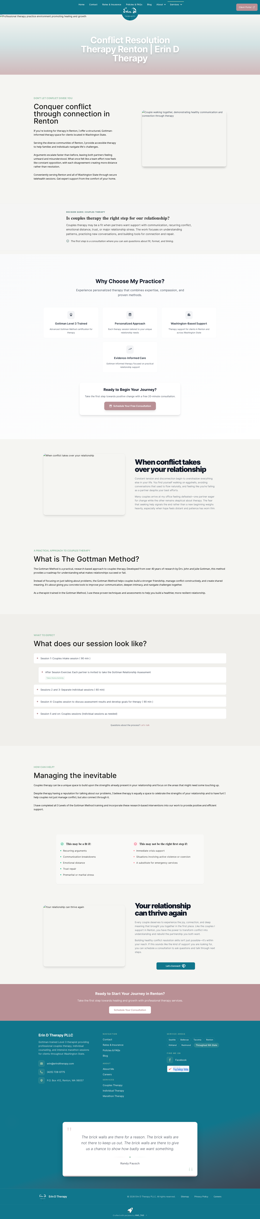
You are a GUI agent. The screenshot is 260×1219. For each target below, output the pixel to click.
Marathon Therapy (113, 1096)
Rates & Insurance (111, 4)
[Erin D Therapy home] (130, 12)
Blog (149, 4)
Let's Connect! (173, 966)
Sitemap (185, 1196)
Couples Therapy (112, 1085)
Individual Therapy (113, 1090)
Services (174, 4)
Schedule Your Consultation (130, 1009)
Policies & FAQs (134, 4)
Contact (93, 4)
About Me (108, 1068)
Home (81, 4)
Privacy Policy (201, 1196)
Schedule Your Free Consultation (132, 405)
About (159, 4)
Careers (107, 1074)
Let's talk (145, 725)
